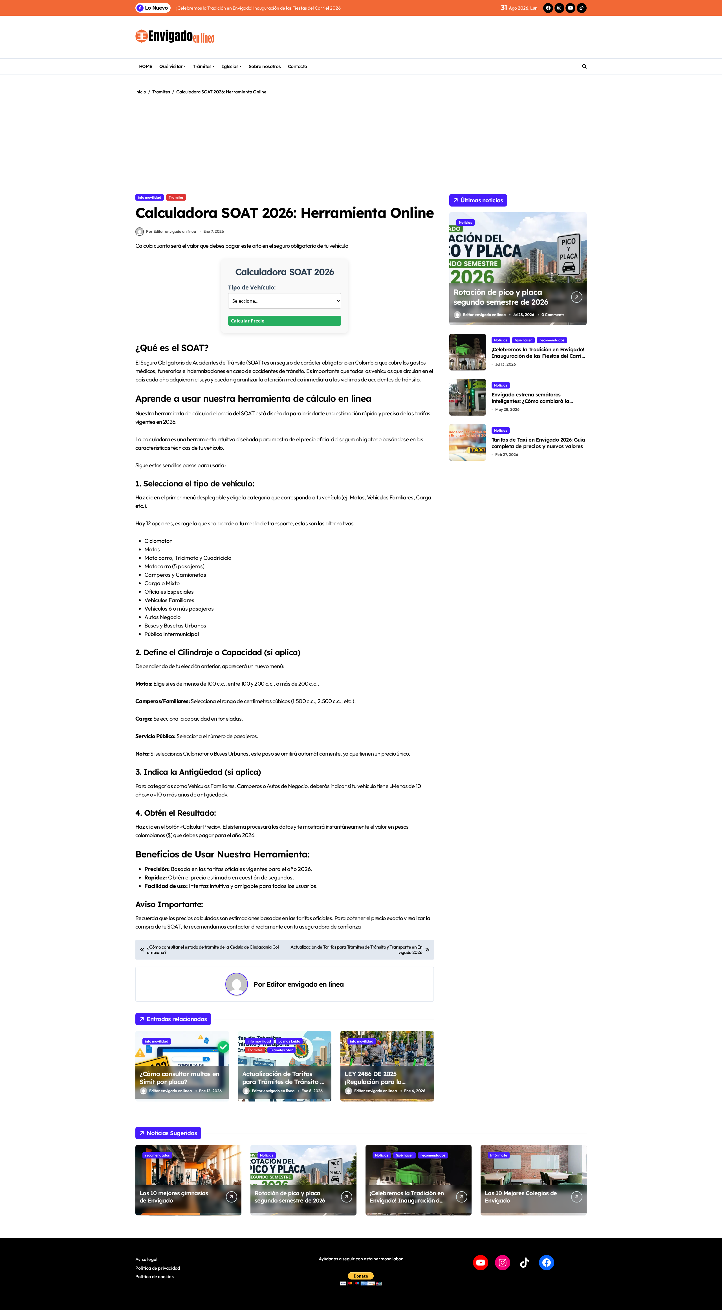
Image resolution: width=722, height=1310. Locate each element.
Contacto (297, 66)
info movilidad (149, 197)
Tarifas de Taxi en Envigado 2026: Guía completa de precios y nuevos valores (538, 442)
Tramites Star (281, 1050)
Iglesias (230, 66)
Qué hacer (523, 340)
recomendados (552, 340)
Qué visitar (170, 66)
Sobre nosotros (265, 66)
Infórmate (498, 1155)
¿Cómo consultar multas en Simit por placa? (179, 1078)
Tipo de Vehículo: (252, 287)
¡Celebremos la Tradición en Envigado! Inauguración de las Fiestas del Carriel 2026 (539, 356)
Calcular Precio (248, 321)
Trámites (202, 66)
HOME (145, 66)
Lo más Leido (289, 1041)
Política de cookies (154, 1276)
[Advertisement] (361, 146)
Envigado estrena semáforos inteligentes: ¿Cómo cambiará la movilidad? (530, 401)
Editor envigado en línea (305, 984)
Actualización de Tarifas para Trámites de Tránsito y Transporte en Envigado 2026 (283, 1086)
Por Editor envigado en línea (171, 231)
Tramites (176, 197)
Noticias (465, 222)
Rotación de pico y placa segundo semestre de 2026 (501, 297)
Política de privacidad (157, 1268)
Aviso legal (146, 1259)
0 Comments (553, 314)
